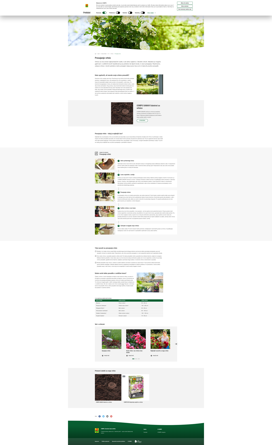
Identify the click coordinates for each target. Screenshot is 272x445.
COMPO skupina (161, 432)
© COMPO (130, 441)
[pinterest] (111, 416)
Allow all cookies (185, 3)
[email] (107, 416)
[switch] (118, 13)
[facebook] (99, 416)
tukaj (122, 284)
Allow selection (184, 6)
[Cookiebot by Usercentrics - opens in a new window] (87, 13)
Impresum (97, 441)
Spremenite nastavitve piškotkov (118, 441)
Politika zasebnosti (105, 441)
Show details (150, 12)
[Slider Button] (176, 344)
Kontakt (145, 432)
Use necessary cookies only (184, 9)
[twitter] (103, 416)
